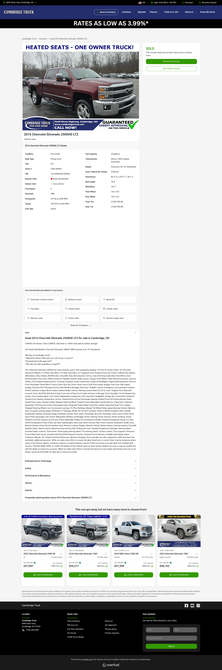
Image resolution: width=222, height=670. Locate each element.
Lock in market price (45, 575)
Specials (142, 12)
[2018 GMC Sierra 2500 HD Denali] (133, 531)
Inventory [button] (126, 12)
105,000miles (192, 557)
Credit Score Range (75, 637)
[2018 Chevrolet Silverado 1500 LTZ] (88, 531)
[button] (20, 2)
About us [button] (189, 12)
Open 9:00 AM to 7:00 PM (165, 2)
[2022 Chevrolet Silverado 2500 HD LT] (42, 531)
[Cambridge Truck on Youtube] (191, 605)
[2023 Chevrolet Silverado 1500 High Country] (179, 531)
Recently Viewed (209, 2)
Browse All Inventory (171, 61)
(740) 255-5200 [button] (32, 630)
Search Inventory (108, 12)
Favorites (189, 2)
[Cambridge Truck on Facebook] (185, 605)
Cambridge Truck (29, 39)
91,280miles (102, 557)
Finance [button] (153, 12)
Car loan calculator (75, 629)
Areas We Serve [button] (207, 12)
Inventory (43, 39)
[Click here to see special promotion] (111, 23)
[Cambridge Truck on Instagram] (197, 605)
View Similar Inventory (171, 69)
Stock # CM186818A (76, 550)
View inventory (73, 621)
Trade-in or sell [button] (171, 12)
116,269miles (56, 557)
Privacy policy (111, 629)
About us (109, 621)
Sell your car (72, 625)
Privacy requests (112, 633)
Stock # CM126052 (30, 550)
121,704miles (147, 557)
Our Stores (71, 633)
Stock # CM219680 (166, 550)
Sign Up (171, 646)
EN (143, 2)
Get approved (110, 625)
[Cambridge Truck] (19, 12)
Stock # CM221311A (121, 550)
